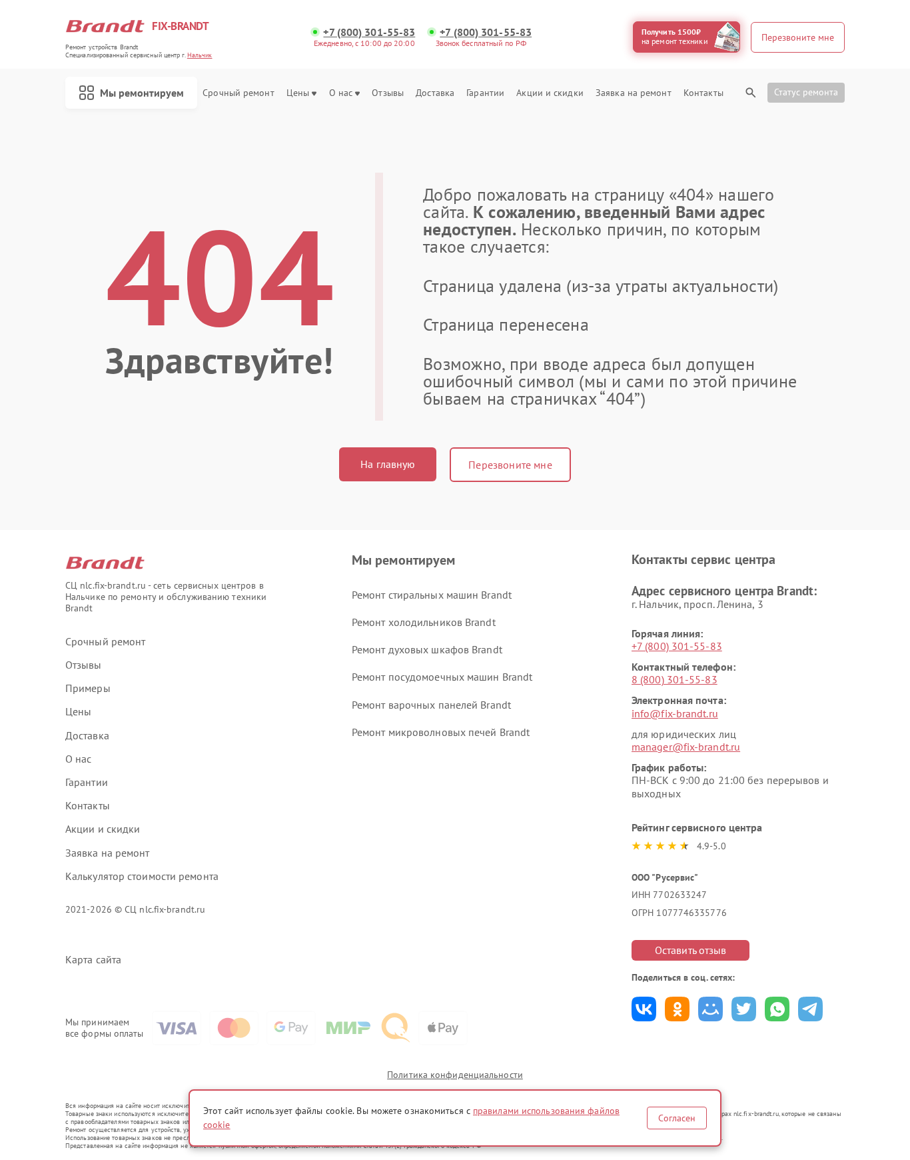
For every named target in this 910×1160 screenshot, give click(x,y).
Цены (297, 93)
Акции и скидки (549, 93)
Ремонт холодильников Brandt (424, 622)
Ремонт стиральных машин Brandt (432, 594)
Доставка (435, 93)
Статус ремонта (806, 92)
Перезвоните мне (510, 464)
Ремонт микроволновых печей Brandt (441, 732)
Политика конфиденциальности (455, 1075)
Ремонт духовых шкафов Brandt (427, 649)
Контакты (703, 93)
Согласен (676, 1118)
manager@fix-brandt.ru (686, 746)
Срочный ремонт (238, 93)
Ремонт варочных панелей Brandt (431, 704)
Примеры (88, 688)
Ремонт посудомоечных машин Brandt (442, 676)
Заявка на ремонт (634, 93)
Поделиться (644, 1009)
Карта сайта (93, 959)
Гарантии (485, 93)
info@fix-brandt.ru (675, 713)
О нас (341, 93)
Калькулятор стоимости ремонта (142, 876)
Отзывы (388, 93)
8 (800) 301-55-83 (674, 679)
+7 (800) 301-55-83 (369, 32)
